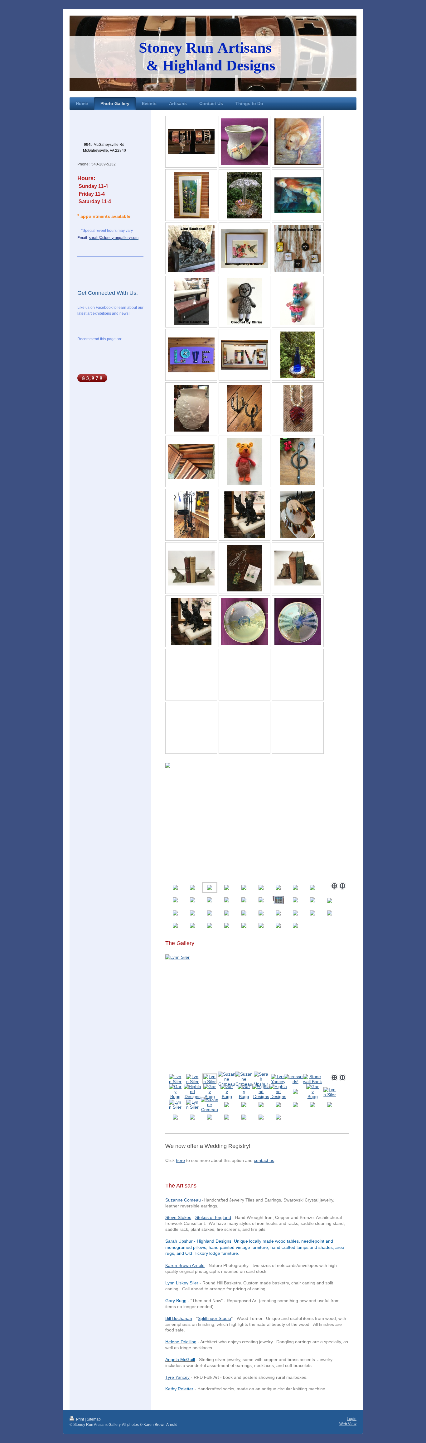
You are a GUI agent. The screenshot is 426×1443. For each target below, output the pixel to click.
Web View (347, 1424)
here (180, 1160)
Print (80, 1419)
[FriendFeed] (121, 361)
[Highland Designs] (192, 1091)
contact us (264, 1160)
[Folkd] (121, 348)
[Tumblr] (102, 361)
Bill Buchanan (178, 1318)
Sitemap (94, 1419)
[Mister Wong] (130, 348)
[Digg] (102, 348)
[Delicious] (93, 348)
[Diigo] (112, 361)
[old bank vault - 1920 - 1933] (312, 1079)
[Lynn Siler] (257, 1012)
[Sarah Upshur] (261, 1079)
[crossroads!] (295, 1079)
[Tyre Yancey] (278, 1079)
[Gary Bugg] (175, 1091)
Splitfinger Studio (214, 1318)
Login (351, 1419)
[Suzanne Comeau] (226, 1079)
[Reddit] (112, 348)
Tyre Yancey (177, 1377)
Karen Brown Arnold (185, 1265)
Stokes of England (213, 1217)
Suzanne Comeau (183, 1199)
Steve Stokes (178, 1217)
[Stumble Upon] (93, 361)
